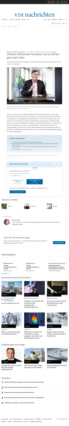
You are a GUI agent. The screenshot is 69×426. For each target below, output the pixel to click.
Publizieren (54, 19)
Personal (33, 206)
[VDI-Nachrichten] (34, 14)
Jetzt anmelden (59, 242)
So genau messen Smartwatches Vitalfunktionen (19, 392)
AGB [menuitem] (11, 419)
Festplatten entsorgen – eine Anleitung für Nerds (19, 403)
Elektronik (16, 26)
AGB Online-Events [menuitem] (17, 419)
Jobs (45, 19)
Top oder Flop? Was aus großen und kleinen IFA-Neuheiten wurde (24, 382)
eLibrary (61, 19)
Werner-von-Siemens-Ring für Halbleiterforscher (10, 333)
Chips (9, 206)
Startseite (3, 26)
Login (65, 2)
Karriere (24, 19)
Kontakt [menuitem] (9, 421)
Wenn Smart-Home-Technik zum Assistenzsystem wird (20, 387)
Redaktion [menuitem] (3, 421)
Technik (11, 19)
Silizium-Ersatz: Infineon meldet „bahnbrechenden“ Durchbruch (56, 334)
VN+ (28, 19)
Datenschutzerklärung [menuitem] (29, 419)
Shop (48, 19)
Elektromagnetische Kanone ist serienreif (57, 366)
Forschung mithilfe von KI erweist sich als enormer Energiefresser (24, 397)
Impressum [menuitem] (25, 421)
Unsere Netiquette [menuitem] (17, 421)
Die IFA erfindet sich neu (10, 303)
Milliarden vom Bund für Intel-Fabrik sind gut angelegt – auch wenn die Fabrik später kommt (33, 335)
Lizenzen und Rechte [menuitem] (47, 419)
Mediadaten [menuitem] (38, 418)
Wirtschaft (17, 19)
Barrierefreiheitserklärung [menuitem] (36, 421)
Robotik (55, 206)
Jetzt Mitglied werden (18, 191)
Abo (58, 2)
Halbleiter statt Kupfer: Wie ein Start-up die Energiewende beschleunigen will (34, 304)
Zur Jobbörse (4, 273)
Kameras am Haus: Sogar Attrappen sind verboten (33, 366)
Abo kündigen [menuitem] (4, 419)
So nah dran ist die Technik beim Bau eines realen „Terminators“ (56, 303)
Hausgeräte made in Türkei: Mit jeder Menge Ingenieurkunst (11, 367)
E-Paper (52, 2)
